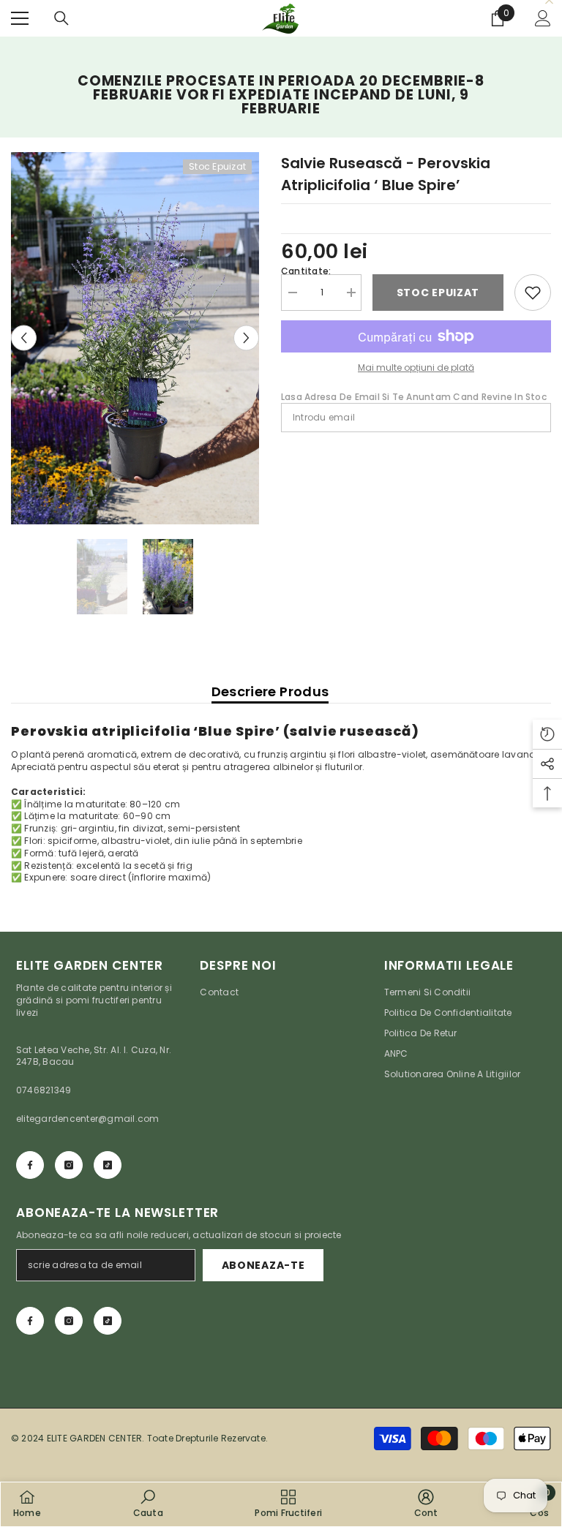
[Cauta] (61, 18)
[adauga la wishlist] (532, 292)
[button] (24, 338)
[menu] (20, 18)
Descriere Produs (270, 691)
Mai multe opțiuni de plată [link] (416, 367)
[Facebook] (30, 1165)
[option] (135, 338)
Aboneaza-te (263, 1265)
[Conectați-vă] (543, 18)
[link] (148, 1504)
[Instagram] (69, 1165)
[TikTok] (107, 1165)
